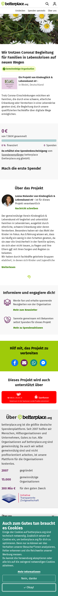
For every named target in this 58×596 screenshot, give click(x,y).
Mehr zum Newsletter (25, 309)
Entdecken (20, 10)
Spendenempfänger (13, 154)
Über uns (52, 10)
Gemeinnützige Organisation (20, 69)
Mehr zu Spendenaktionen (28, 327)
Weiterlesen (8, 267)
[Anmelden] (54, 4)
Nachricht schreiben (26, 208)
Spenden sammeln (36, 10)
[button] (14, 362)
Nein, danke (29, 578)
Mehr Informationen (29, 571)
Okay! (30, 587)
